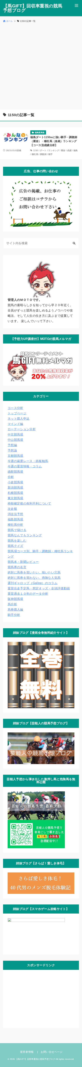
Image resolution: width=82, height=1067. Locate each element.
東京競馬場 (15, 498)
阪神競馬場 (15, 599)
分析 (11, 477)
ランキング (53, 150)
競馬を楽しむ (17, 540)
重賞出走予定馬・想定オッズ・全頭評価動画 (39, 588)
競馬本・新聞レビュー (23, 561)
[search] (74, 243)
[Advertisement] (41, 65)
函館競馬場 (15, 471)
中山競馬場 (15, 439)
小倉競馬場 (15, 482)
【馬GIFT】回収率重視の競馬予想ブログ (32, 8)
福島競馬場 (15, 519)
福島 (75, 150)
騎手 (50, 154)
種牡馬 (35, 154)
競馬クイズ (15, 546)
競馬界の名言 (17, 567)
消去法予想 (15, 514)
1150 (35, 150)
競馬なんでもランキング (25, 535)
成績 (69, 150)
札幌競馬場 (15, 492)
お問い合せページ (52, 1051)
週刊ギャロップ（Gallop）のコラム (32, 583)
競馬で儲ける (17, 530)
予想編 (12, 445)
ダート (43, 150)
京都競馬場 (15, 455)
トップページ (17, 413)
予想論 (12, 450)
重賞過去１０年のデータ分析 (28, 593)
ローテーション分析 (22, 429)
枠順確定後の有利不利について (29, 503)
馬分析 (12, 604)
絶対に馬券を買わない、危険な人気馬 (34, 577)
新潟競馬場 (15, 487)
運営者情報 (27, 1051)
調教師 (43, 154)
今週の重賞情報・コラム (25, 466)
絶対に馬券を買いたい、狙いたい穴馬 (34, 572)
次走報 (12, 508)
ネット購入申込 (18, 418)
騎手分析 (14, 614)
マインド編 (15, 424)
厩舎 (63, 150)
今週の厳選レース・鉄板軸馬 (28, 461)
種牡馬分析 (15, 524)
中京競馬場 (15, 434)
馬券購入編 (15, 609)
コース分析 (15, 408)
